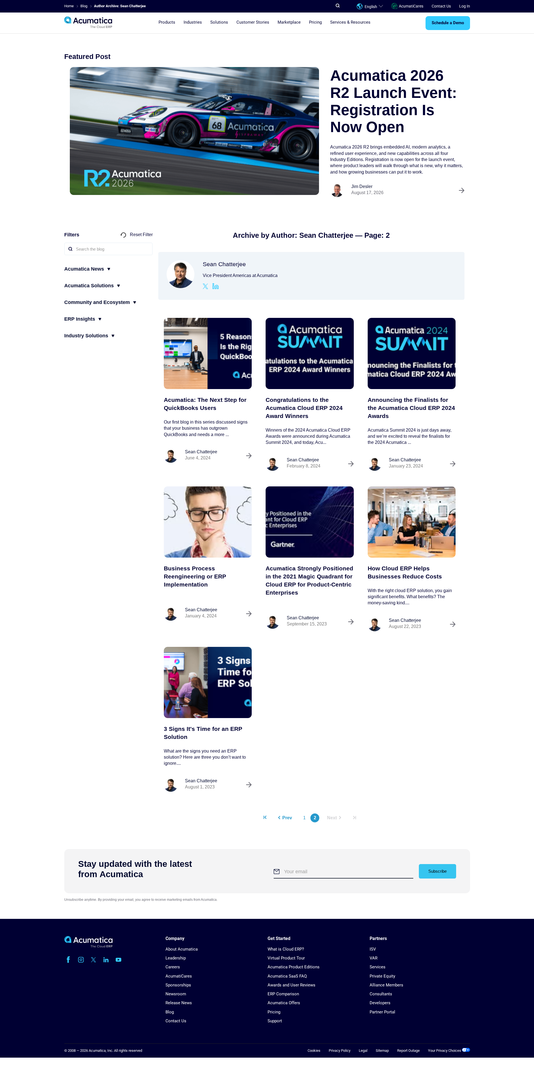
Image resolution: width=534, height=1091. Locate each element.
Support (275, 1020)
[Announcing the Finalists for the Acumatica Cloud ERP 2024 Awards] (412, 353)
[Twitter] (205, 287)
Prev (287, 817)
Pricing (315, 22)
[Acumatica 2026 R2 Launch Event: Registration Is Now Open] (194, 131)
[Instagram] (81, 960)
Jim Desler (361, 186)
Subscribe (437, 871)
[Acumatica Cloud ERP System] (88, 946)
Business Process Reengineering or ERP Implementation (195, 576)
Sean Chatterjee (201, 451)
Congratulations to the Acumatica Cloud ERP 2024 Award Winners (304, 408)
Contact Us (441, 6)
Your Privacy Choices (445, 1050)
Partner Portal (382, 1012)
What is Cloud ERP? (286, 949)
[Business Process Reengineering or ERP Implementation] (208, 522)
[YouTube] (118, 960)
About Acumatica (181, 949)
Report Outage (408, 1050)
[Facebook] (68, 960)
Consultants (381, 993)
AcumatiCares (411, 6)
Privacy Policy (339, 1050)
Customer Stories (252, 22)
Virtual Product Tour (286, 958)
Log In (464, 6)
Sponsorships (178, 985)
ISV (373, 949)
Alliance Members (386, 985)
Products (167, 22)
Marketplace (289, 22)
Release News (178, 1002)
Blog (169, 1012)
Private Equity (382, 976)
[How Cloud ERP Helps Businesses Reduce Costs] (412, 522)
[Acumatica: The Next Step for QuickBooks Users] (208, 353)
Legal (363, 1050)
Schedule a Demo (448, 23)
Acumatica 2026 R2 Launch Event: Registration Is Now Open (393, 101)
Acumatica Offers (284, 1002)
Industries (193, 22)
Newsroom (175, 993)
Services (377, 966)
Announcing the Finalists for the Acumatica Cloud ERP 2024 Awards (411, 408)
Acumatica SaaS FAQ (287, 976)
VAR (373, 958)
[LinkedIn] (215, 287)
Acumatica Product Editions (294, 966)
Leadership (175, 958)
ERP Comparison (283, 993)
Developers (380, 1002)
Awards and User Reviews (291, 985)
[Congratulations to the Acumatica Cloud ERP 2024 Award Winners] (310, 353)
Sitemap (382, 1050)
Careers (172, 966)
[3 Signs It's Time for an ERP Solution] (208, 682)
